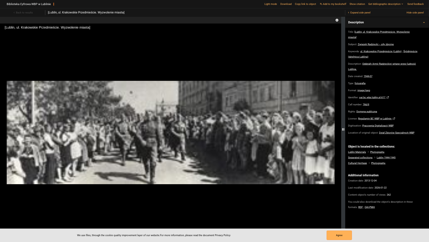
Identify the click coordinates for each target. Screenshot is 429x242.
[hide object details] (343, 129)
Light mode (270, 4)
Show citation (357, 4)
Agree (339, 235)
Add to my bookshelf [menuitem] (334, 4)
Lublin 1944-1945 (386, 157)
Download (286, 4)
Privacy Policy (222, 235)
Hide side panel (415, 12)
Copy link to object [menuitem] (305, 4)
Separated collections (360, 157)
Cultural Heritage (357, 163)
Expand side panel (360, 12)
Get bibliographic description (384, 4)
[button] (387, 22)
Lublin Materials (357, 152)
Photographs (377, 152)
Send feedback (415, 4)
